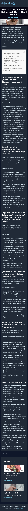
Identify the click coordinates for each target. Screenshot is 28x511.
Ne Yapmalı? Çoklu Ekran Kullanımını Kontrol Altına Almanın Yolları (12, 69)
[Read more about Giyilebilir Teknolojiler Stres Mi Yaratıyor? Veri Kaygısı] (14, 487)
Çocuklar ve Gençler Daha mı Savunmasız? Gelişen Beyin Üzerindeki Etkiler (12, 66)
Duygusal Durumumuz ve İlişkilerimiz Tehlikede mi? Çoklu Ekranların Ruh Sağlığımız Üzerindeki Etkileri (13, 62)
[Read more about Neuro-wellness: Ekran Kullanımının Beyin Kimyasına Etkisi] (14, 468)
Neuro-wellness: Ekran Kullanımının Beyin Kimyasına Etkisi (12, 476)
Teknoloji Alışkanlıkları (8, 480)
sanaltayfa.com (20, 508)
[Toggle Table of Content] (23, 51)
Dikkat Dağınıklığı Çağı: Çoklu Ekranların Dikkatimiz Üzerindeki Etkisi (11, 54)
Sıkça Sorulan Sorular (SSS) (9, 72)
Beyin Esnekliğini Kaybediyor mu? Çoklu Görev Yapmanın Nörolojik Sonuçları (13, 57)
